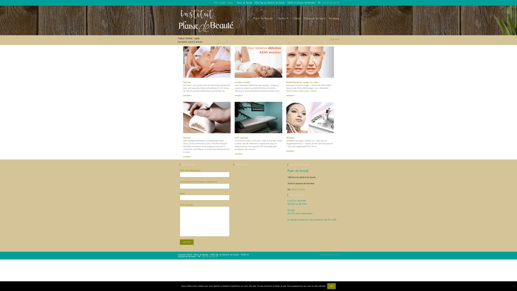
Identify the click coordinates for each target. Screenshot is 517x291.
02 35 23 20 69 (331, 3)
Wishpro (290, 137)
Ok (331, 286)
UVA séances (241, 137)
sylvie (337, 39)
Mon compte (220, 3)
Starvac (187, 82)
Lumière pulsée (242, 82)
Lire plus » (187, 95)
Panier (230, 3)
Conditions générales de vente (329, 254)
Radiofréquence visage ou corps (302, 82)
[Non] (513, 286)
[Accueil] (331, 39)
